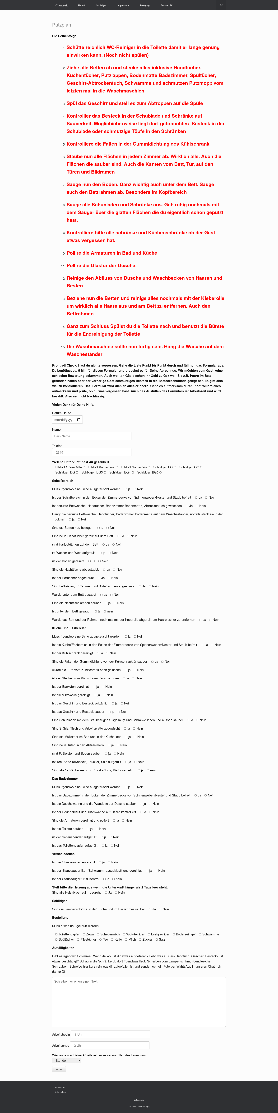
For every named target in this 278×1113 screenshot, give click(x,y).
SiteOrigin (145, 1106)
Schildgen (101, 5)
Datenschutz (60, 1091)
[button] (221, 5)
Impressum (123, 5)
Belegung (145, 5)
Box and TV (166, 5)
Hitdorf (81, 5)
